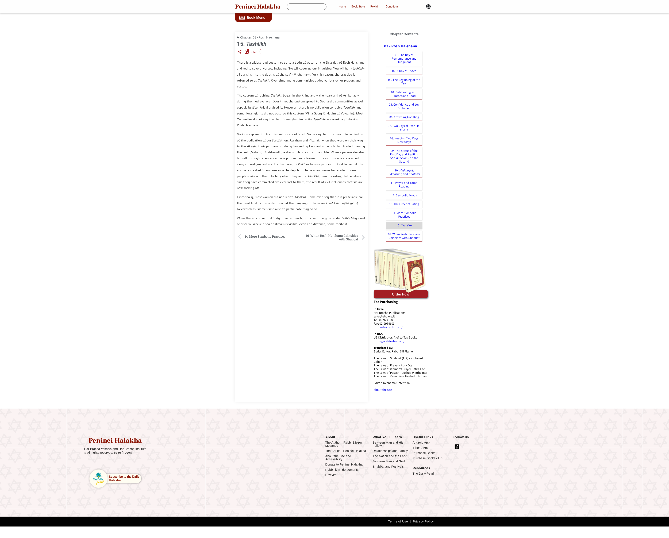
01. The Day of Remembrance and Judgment (404, 58)
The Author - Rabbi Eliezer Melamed (343, 444)
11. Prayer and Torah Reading (404, 184)
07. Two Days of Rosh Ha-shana (404, 127)
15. (404, 225)
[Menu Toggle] (428, 6)
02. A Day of (404, 71)
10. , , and (404, 172)
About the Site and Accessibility (338, 457)
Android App (421, 442)
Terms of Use (398, 521)
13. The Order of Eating (404, 204)
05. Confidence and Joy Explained (404, 106)
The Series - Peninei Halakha (345, 451)
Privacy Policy (423, 521)
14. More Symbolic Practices (404, 214)
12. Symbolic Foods (404, 195)
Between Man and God (389, 461)
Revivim (330, 475)
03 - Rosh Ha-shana (266, 37)
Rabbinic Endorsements (342, 469)
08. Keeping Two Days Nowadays (404, 140)
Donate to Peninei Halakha (344, 464)
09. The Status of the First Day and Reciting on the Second (404, 156)
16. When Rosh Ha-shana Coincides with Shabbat (404, 236)
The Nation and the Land (390, 456)
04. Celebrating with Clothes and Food (404, 94)
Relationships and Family (390, 451)
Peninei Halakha (257, 6)
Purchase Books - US (428, 458)
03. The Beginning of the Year (404, 81)
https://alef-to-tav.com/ (389, 341)
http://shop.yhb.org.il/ (388, 327)
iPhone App (421, 447)
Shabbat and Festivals (388, 466)
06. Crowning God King (404, 117)
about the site (383, 390)
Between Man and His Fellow (388, 444)
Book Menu (256, 18)
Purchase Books (424, 453)
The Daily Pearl (423, 473)
